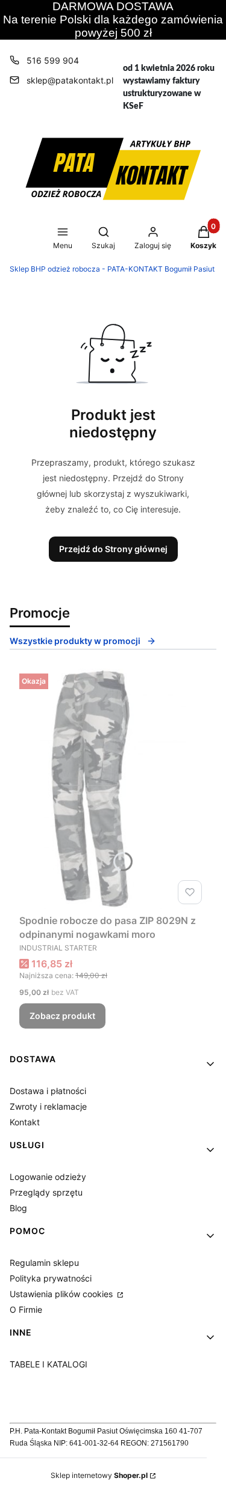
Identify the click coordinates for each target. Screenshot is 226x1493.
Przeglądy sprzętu (46, 1192)
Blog (18, 1208)
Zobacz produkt (62, 1016)
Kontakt (25, 1122)
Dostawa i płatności (48, 1091)
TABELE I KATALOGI (48, 1364)
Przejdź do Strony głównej (113, 549)
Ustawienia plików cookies (62, 1294)
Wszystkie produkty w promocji (75, 641)
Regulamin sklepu (44, 1262)
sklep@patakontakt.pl (70, 80)
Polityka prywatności (51, 1278)
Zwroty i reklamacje (48, 1106)
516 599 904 (53, 60)
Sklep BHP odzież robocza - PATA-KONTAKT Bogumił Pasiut (112, 268)
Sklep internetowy (99, 1475)
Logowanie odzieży (48, 1177)
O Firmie (26, 1309)
